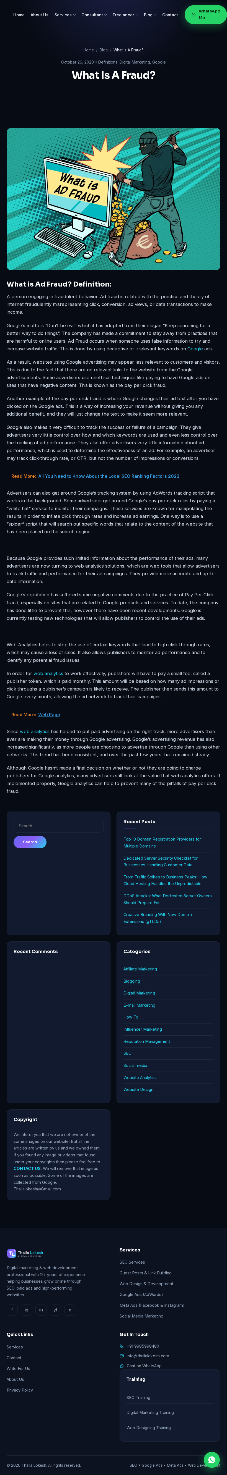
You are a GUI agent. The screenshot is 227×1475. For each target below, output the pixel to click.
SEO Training (138, 1397)
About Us (39, 14)
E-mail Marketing (139, 1005)
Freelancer (123, 14)
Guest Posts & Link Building (146, 1273)
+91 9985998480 (143, 1346)
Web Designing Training (149, 1427)
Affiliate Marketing (140, 969)
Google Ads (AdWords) (141, 1294)
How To (130, 1017)
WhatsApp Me (209, 14)
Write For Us (18, 1368)
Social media (135, 1065)
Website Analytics (140, 1077)
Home (19, 14)
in (41, 1310)
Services (63, 14)
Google (159, 62)
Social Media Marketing (141, 1316)
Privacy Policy (20, 1390)
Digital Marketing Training (150, 1412)
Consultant (92, 14)
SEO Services (132, 1262)
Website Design (138, 1089)
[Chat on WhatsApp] (212, 1460)
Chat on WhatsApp (144, 1365)
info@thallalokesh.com (148, 1355)
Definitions (107, 62)
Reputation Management (146, 1041)
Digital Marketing (135, 62)
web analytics (48, 673)
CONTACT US (27, 1168)
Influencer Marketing (142, 1029)
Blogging (131, 981)
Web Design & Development (146, 1283)
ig (26, 1310)
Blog (148, 14)
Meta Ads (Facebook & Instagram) (152, 1305)
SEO (127, 1053)
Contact (170, 14)
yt (55, 1310)
